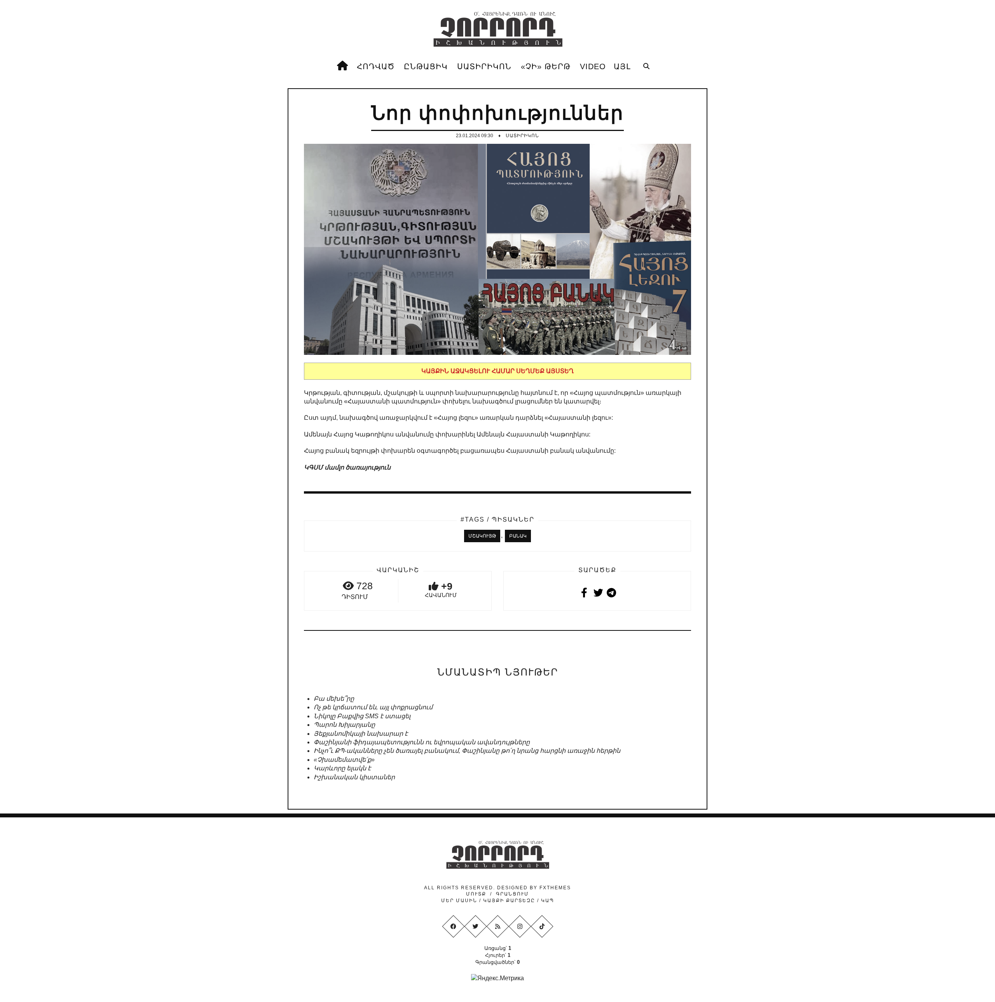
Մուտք (476, 894)
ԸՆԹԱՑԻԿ (426, 66)
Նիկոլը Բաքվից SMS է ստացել (362, 716)
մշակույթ (482, 536)
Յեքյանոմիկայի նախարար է (361, 733)
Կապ (546, 900)
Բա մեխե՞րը (334, 698)
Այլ (622, 66)
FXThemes (555, 887)
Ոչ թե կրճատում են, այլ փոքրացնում (373, 707)
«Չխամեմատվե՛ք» (344, 759)
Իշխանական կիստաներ (354, 777)
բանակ (518, 536)
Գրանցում (512, 894)
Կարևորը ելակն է (342, 768)
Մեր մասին (460, 900)
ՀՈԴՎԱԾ (376, 66)
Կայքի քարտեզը (509, 900)
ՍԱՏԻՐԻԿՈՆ (484, 66)
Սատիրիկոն (522, 135)
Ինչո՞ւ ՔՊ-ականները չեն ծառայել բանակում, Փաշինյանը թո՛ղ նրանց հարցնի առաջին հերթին (467, 750)
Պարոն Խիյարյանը (344, 724)
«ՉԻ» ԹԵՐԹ (546, 66)
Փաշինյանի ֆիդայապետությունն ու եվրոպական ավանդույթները (422, 742)
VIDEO (593, 66)
